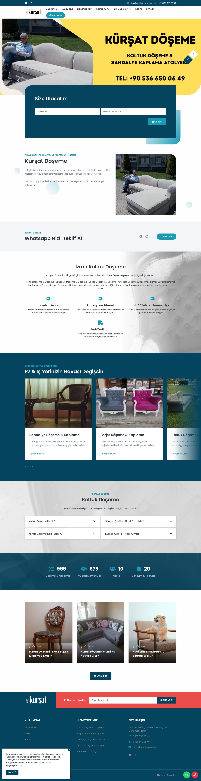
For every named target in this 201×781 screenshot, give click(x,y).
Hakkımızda (67, 9)
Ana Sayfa (51, 9)
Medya (138, 9)
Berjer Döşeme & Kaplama (91, 733)
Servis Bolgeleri (122, 9)
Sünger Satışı (103, 9)
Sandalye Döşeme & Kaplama (92, 739)
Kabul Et (12, 772)
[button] (188, 59)
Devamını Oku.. (37, 453)
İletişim (150, 9)
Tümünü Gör (100, 676)
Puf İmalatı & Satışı (87, 751)
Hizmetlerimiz (84, 9)
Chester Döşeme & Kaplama (92, 745)
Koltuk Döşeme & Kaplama (91, 727)
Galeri (28, 733)
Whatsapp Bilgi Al (101, 62)
